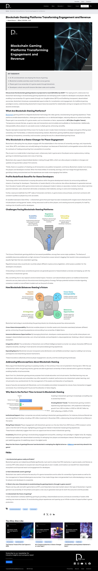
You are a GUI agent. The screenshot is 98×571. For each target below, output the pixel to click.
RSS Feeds (30, 568)
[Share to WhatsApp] (50, 514)
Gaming (25, 509)
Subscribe (9, 562)
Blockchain (9, 114)
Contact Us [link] (88, 1)
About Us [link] (77, 568)
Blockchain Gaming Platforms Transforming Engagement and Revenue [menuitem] (27, 11)
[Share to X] (47, 514)
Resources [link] (60, 6)
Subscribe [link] (84, 6)
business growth (19, 541)
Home (7, 11)
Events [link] (77, 6)
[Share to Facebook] (44, 514)
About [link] (82, 1)
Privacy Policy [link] (70, 568)
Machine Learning (69, 541)
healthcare (78, 541)
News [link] (53, 6)
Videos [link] (69, 6)
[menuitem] (77, 1)
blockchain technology (15, 509)
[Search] (90, 6)
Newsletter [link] (77, 1)
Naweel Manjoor (12, 20)
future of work (48, 541)
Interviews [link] (46, 6)
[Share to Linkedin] (53, 514)
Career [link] (82, 568)
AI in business (33, 509)
